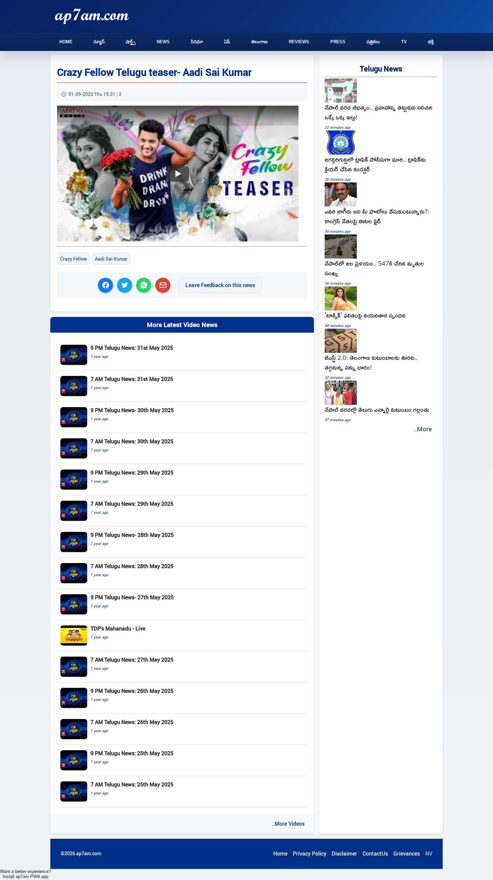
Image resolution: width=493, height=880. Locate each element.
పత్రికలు (373, 41)
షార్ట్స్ (130, 41)
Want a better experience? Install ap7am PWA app (25, 874)
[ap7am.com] (92, 16)
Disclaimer (344, 853)
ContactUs (375, 853)
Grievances (406, 853)
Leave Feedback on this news (220, 285)
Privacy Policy (309, 853)
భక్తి (431, 41)
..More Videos (288, 823)
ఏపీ (227, 41)
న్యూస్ (99, 41)
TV (404, 41)
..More (423, 429)
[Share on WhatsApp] (143, 285)
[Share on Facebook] (105, 285)
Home (65, 41)
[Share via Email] (162, 285)
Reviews (299, 41)
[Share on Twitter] (124, 285)
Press (337, 41)
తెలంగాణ (259, 41)
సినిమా (197, 41)
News (163, 41)
